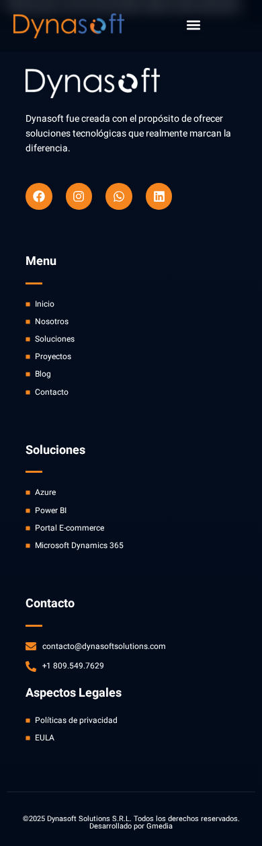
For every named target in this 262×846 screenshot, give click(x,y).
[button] (193, 24)
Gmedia (159, 826)
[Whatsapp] (118, 196)
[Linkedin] (159, 196)
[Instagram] (79, 196)
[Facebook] (39, 196)
